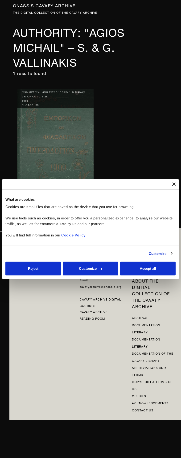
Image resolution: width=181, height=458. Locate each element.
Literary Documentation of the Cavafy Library (152, 353)
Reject (33, 268)
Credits (139, 395)
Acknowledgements (150, 403)
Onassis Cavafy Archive (44, 5)
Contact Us (142, 410)
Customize (158, 253)
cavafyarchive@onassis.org (101, 286)
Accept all (148, 268)
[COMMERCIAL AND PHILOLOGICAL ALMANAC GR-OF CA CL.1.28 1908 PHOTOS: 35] (55, 145)
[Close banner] (174, 184)
